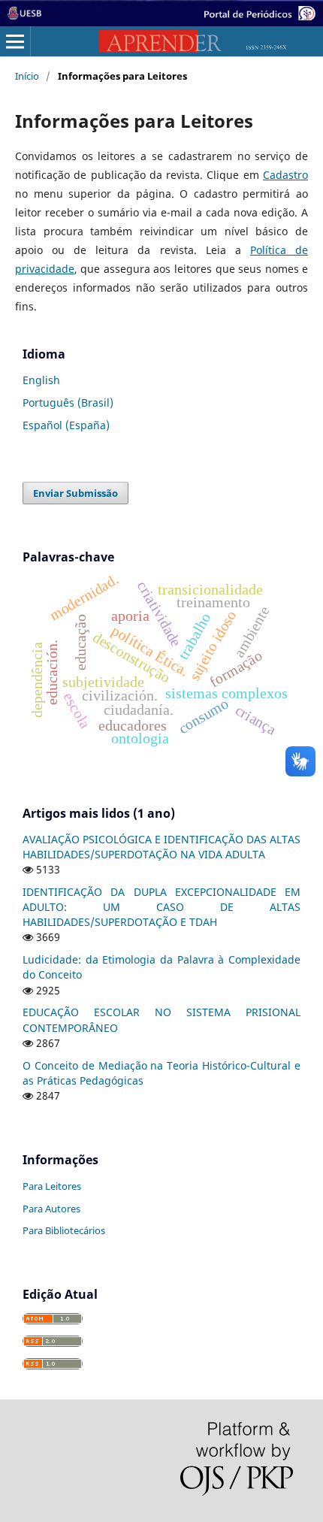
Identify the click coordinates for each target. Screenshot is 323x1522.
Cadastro (285, 175)
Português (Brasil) (68, 402)
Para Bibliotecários (64, 1230)
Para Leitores (52, 1186)
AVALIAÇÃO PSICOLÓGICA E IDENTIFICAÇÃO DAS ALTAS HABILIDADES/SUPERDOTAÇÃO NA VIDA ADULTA (161, 846)
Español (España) (66, 425)
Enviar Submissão (75, 493)
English (41, 380)
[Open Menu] (15, 41)
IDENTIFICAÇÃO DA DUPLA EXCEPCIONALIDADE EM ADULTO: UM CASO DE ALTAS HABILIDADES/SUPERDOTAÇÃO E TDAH (161, 907)
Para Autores (51, 1208)
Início (27, 76)
